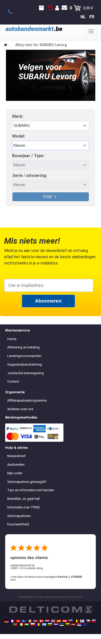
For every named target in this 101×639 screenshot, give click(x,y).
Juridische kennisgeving (25, 373)
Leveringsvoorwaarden (24, 356)
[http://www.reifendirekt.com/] (85, 624)
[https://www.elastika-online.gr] (44, 624)
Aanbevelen (16, 464)
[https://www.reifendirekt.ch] (18, 621)
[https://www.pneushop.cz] (88, 621)
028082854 (13, 12)
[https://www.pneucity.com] (15, 624)
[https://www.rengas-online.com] (82, 621)
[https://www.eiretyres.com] (21, 624)
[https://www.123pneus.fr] (12, 621)
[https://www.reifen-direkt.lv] (73, 624)
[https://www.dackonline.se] (24, 621)
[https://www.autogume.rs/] (79, 624)
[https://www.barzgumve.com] (50, 624)
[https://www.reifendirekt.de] (6, 621)
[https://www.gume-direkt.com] (70, 621)
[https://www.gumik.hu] (27, 624)
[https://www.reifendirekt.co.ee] (62, 624)
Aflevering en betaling (23, 347)
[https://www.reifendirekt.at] (65, 621)
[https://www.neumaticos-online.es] (59, 621)
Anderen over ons (20, 409)
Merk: (17, 116)
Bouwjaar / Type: (28, 155)
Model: (18, 136)
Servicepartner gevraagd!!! (26, 482)
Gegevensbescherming (24, 364)
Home (11, 339)
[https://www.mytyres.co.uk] (53, 621)
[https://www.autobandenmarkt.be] (76, 621)
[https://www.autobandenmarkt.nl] (47, 621)
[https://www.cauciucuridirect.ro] (38, 624)
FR (91, 16)
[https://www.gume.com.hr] (56, 624)
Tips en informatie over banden (30, 490)
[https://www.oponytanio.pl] (33, 624)
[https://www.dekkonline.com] (35, 621)
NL (83, 16)
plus (13, 579)
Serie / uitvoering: (29, 175)
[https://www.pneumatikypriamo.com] (94, 621)
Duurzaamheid (18, 524)
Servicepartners (19, 516)
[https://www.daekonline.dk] (41, 621)
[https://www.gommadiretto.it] (30, 621)
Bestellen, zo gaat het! (23, 499)
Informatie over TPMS (23, 507)
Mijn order (14, 473)
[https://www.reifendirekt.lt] (68, 624)
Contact (13, 381)
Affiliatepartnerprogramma (27, 400)
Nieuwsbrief (16, 456)
